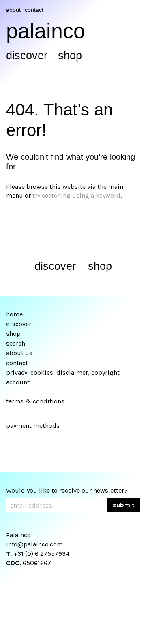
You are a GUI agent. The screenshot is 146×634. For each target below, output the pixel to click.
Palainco (45, 31)
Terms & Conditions (35, 401)
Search (15, 343)
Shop (70, 55)
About (13, 9)
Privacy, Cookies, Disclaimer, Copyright (63, 372)
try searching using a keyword (76, 195)
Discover (26, 55)
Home (14, 314)
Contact (34, 9)
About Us (19, 353)
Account (18, 382)
